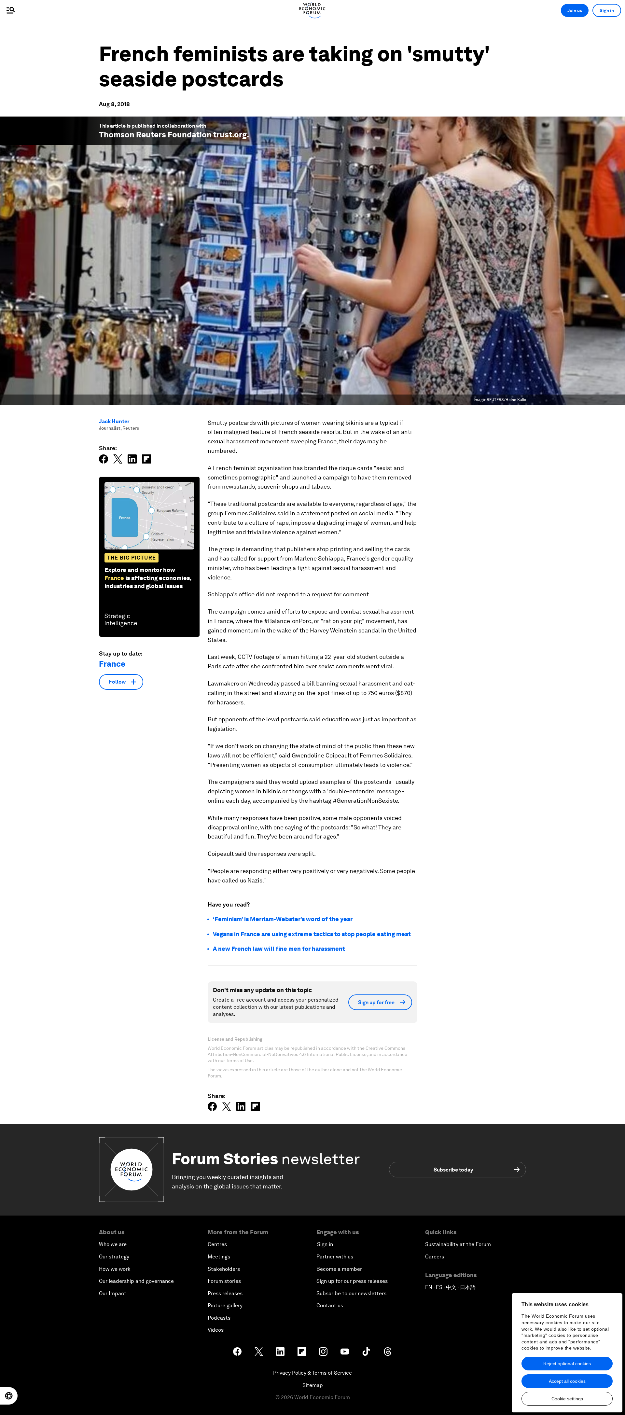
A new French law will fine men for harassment (279, 948)
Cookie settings (567, 1398)
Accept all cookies (567, 1381)
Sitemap (312, 1385)
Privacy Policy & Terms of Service (312, 1373)
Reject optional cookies (567, 1363)
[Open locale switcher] (8, 1395)
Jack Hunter (114, 421)
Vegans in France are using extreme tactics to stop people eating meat (312, 934)
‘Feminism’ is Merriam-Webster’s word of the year (283, 919)
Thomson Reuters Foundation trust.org (173, 134)
